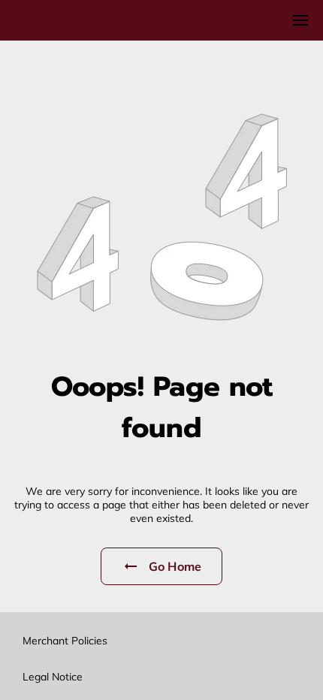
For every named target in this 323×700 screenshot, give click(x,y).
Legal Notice (53, 676)
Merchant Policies (65, 640)
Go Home (175, 566)
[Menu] (300, 20)
